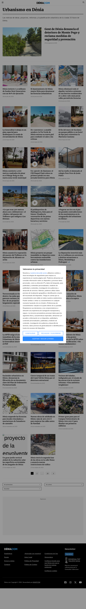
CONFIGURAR (30, 333)
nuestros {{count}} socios (38, 273)
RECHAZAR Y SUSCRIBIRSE (51, 333)
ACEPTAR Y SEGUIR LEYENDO (43, 339)
